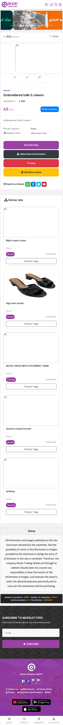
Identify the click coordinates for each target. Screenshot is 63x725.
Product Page (31, 261)
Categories (39, 722)
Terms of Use (45, 689)
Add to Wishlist (50, 109)
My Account (54, 722)
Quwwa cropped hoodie (18, 428)
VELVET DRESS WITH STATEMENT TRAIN (27, 366)
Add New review (32, 172)
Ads (48, 692)
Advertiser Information (32, 154)
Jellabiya (10, 491)
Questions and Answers (31, 692)
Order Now (33, 145)
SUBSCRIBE (32, 644)
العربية (9, 722)
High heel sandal (15, 303)
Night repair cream (16, 240)
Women (7, 90)
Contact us (24, 722)
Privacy (11, 692)
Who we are (28, 689)
